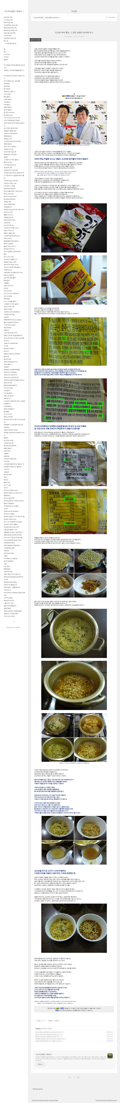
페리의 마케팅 (8, 309)
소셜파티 (6, 317)
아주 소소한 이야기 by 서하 (12, 117)
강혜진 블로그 (8, 99)
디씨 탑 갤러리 (8, 393)
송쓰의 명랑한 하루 (9, 204)
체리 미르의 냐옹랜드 (10, 146)
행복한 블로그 (8, 144)
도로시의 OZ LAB (9, 306)
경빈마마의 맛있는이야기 (11, 264)
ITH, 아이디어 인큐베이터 (11, 293)
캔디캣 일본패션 (8, 561)
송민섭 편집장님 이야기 (11, 361)
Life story (8, 17)
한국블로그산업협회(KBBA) (12, 369)
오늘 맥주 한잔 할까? (10, 277)
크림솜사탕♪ (7, 201)
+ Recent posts (37, 1089)
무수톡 (6, 579)
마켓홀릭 (6, 283)
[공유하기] (41, 1020)
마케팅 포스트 (8, 270)
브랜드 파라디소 (8, 285)
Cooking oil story (10, 38)
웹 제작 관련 (7, 359)
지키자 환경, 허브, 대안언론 (12, 81)
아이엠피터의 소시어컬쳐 (11, 506)
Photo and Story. (9, 194)
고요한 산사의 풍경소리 (11, 133)
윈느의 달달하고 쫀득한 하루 (12, 251)
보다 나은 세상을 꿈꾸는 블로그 (13, 521)
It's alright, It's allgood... (11, 558)
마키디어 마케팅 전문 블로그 (12, 267)
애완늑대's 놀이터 (9, 600)
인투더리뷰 (7, 451)
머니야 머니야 (8, 414)
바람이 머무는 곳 (9, 230)
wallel (114, 1100)
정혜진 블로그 (8, 107)
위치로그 (6, 57)
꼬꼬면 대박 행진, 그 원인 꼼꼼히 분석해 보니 (46, 17)
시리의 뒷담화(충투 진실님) (12, 120)
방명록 (6, 59)
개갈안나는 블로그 (9, 91)
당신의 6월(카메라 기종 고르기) (13, 191)
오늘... (6, 563)
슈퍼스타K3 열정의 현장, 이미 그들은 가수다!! (48, 1041)
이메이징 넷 (7, 590)
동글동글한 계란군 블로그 (11, 241)
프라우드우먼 (8, 291)
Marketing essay (10, 27)
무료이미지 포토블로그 (10, 372)
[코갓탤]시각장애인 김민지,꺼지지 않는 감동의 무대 (49, 1038)
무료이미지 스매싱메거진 (11, 377)
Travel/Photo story (11, 25)
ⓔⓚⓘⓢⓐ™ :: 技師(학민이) (12, 587)
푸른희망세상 (8, 136)
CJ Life (6, 346)
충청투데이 (7, 495)
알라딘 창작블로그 (9, 409)
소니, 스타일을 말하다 (10, 301)
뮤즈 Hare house (9, 553)
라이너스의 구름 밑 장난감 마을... (13, 537)
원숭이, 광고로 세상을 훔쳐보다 (13, 335)
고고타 (6, 487)
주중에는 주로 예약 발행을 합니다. (14, 70)
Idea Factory (8, 327)
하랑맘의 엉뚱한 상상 (10, 131)
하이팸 (6, 288)
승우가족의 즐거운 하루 (11, 128)
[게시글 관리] (44, 1020)
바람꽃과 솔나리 (8, 217)
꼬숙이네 (6, 469)
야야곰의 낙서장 (8, 149)
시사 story (8, 20)
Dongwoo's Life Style (10, 154)
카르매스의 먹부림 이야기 (11, 228)
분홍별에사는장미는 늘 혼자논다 (13, 532)
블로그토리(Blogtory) (10, 605)
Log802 (6, 453)
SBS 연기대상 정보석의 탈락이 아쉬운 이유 (47, 1036)
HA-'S (5, 477)
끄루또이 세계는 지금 (10, 183)
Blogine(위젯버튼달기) (10, 385)
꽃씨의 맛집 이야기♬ (10, 246)
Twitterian (7, 83)
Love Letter (7, 94)
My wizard (7, 89)
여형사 (6, 556)
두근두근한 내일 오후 (10, 152)
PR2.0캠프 (7, 298)
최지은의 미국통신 (9, 514)
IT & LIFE (6, 461)
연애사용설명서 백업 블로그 (12, 545)
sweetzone (7, 222)
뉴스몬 (6, 508)
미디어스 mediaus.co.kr (11, 490)
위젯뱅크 (6, 367)
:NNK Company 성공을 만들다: (13, 611)
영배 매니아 (7, 398)
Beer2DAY (7, 280)
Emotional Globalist (9, 199)
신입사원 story (9, 33)
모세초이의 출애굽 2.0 (10, 584)
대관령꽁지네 (8, 207)
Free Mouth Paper (9, 542)
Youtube (51, 1100)
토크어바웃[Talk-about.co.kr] (12, 540)
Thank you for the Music (11, 511)
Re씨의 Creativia (9, 275)
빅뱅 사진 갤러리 (9, 396)
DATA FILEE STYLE (9, 220)
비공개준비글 (11, 43)
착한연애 (6, 550)
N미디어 (6, 351)
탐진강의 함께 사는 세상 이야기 (13, 493)
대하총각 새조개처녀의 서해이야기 (14, 209)
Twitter (41, 1100)
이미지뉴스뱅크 (8, 388)
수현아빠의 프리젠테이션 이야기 (13, 272)
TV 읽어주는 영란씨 (9, 325)
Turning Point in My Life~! (11, 527)
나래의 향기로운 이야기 (11, 333)
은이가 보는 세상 (9, 257)
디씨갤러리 (7, 390)
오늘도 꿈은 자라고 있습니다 (12, 574)
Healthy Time (8, 138)
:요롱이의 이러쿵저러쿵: (11, 343)
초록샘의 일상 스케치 (10, 262)
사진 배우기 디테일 (9, 186)
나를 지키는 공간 (9, 603)
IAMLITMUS (7, 608)
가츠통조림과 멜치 (9, 548)
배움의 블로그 (8, 448)
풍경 (5, 254)
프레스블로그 (8, 364)
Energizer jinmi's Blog (10, 582)
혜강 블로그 (7, 96)
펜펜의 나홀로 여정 (9, 233)
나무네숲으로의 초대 (10, 165)
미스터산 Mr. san (9, 225)
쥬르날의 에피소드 (9, 249)
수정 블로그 (7, 102)
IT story (7, 35)
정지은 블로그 (8, 110)
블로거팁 (6, 356)
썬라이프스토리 (8, 212)
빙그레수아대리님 (9, 112)
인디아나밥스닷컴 (9, 498)
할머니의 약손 (8, 162)
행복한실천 (7, 569)
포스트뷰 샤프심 (8, 440)
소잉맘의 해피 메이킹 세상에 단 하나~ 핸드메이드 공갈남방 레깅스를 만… (14, 175)
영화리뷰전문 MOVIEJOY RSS (13, 535)
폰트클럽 (6, 411)
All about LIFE (8, 167)
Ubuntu (6, 480)
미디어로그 (7, 54)
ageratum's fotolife (9, 188)
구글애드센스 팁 (8, 443)
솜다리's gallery (8, 243)
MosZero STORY (9, 348)
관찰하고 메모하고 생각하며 (12, 354)
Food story (8, 22)
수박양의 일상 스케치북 (11, 180)
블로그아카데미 (8, 417)
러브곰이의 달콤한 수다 (11, 259)
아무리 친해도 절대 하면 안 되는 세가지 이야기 (48, 1032)
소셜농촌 (6, 472)
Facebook (45, 1100)
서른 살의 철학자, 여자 (10, 529)
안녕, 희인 (7, 566)
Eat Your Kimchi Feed (10, 196)
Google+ (56, 1100)
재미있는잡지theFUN (10, 445)
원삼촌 (6, 157)
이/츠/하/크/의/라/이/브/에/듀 (12, 141)
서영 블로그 (7, 104)
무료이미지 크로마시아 (10, 375)
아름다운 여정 (8, 571)
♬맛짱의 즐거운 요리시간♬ (12, 236)
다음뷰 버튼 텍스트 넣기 (11, 430)
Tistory (104, 1100)
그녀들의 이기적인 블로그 (11, 159)
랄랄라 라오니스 (8, 215)
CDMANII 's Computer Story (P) (13, 424)
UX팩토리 (6, 427)
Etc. (6, 41)
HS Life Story (8, 474)
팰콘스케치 (7, 482)
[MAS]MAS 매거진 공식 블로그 (13, 319)
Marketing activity (10, 30)
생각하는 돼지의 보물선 (11, 524)
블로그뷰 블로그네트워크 (11, 322)
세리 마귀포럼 (8, 296)
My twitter (7, 86)
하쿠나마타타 (8, 238)
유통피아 (6, 330)
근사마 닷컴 (7, 485)
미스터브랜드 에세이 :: (14, 11)
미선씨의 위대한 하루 (10, 459)
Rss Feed (34, 1100)
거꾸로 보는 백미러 (9, 616)
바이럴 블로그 (8, 406)
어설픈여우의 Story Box (11, 170)
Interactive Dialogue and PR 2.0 (13, 577)
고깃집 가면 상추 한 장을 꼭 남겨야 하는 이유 (47, 1034)
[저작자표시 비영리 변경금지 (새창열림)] (56, 1021)
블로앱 (6, 438)
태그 (5, 51)
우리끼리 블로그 (8, 598)
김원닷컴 (6, 456)
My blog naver (8, 115)
